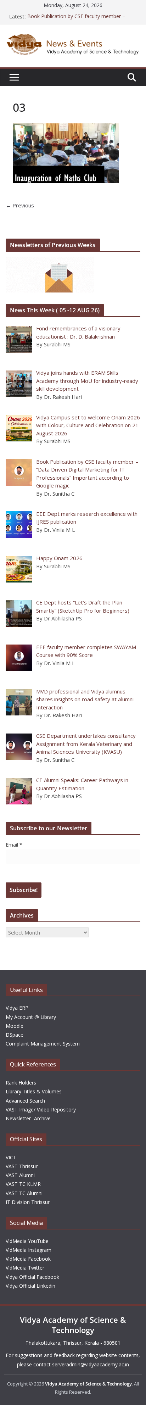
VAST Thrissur (22, 1166)
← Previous (20, 205)
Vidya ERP (17, 1007)
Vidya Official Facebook (32, 1276)
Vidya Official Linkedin (30, 1285)
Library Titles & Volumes (34, 1091)
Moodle (14, 1025)
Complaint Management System (43, 1043)
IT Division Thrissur (28, 1202)
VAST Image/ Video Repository (41, 1109)
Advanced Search (25, 1100)
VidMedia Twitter (25, 1267)
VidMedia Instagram (28, 1250)
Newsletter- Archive (28, 1118)
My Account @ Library (31, 1017)
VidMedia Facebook (28, 1258)
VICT (11, 1157)
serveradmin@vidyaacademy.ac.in (90, 1364)
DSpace (14, 1034)
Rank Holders (21, 1082)
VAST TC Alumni (24, 1193)
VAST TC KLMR (23, 1184)
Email (14, 844)
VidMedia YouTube (27, 1241)
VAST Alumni (20, 1175)
